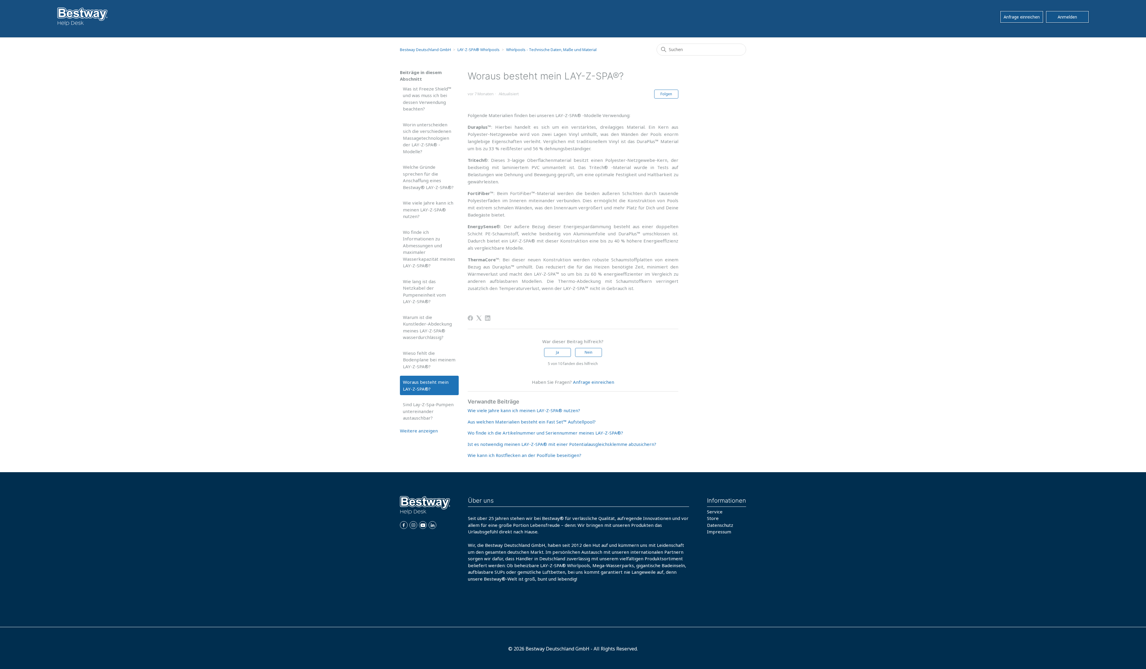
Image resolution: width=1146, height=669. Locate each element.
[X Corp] (479, 318)
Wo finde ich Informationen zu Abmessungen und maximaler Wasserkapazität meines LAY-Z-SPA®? (429, 249)
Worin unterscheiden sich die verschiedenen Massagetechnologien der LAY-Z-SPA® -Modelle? (427, 138)
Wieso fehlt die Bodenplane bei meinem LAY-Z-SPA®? (429, 359)
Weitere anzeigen (419, 431)
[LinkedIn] (487, 318)
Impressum (719, 532)
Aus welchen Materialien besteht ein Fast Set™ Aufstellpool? (532, 422)
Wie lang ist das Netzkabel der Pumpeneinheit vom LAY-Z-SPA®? (424, 291)
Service (715, 512)
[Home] (82, 17)
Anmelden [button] (1067, 17)
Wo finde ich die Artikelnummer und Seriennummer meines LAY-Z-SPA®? (545, 433)
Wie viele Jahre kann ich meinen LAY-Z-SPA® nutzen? (428, 209)
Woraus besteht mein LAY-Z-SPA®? (426, 385)
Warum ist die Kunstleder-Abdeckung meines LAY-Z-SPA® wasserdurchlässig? (427, 327)
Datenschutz (720, 525)
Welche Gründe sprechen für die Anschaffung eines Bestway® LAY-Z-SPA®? (428, 177)
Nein (588, 352)
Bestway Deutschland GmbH (425, 49)
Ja (557, 352)
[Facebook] (470, 318)
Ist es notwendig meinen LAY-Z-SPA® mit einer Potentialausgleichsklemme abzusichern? (562, 444)
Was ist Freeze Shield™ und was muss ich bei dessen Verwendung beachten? (427, 99)
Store (713, 518)
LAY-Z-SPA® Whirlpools (479, 49)
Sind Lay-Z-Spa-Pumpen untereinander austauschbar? (428, 411)
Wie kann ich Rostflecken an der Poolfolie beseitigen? (524, 455)
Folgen (666, 93)
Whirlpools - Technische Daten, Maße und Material (551, 49)
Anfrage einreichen (1022, 17)
